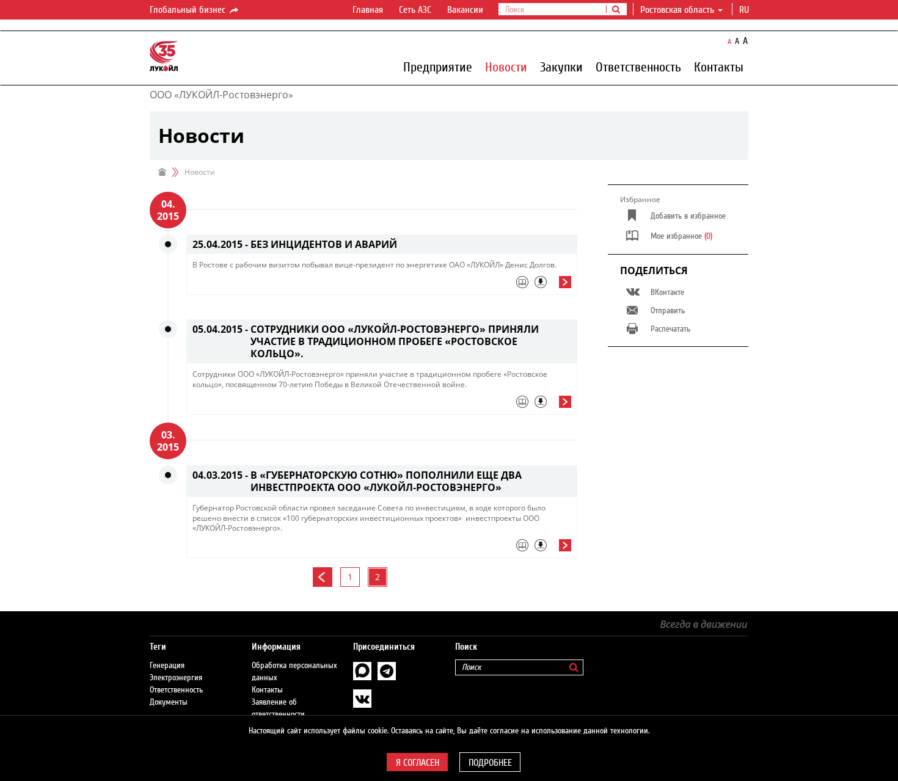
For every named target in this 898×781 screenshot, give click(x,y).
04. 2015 (168, 210)
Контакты (718, 66)
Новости (506, 66)
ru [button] (745, 9)
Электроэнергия (176, 678)
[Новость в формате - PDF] (541, 282)
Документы (169, 702)
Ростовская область (677, 9)
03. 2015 (168, 441)
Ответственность (638, 66)
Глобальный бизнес (189, 9)
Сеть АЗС (415, 9)
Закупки (561, 66)
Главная (367, 9)
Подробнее (490, 762)
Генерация (167, 665)
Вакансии (465, 9)
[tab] (381, 285)
